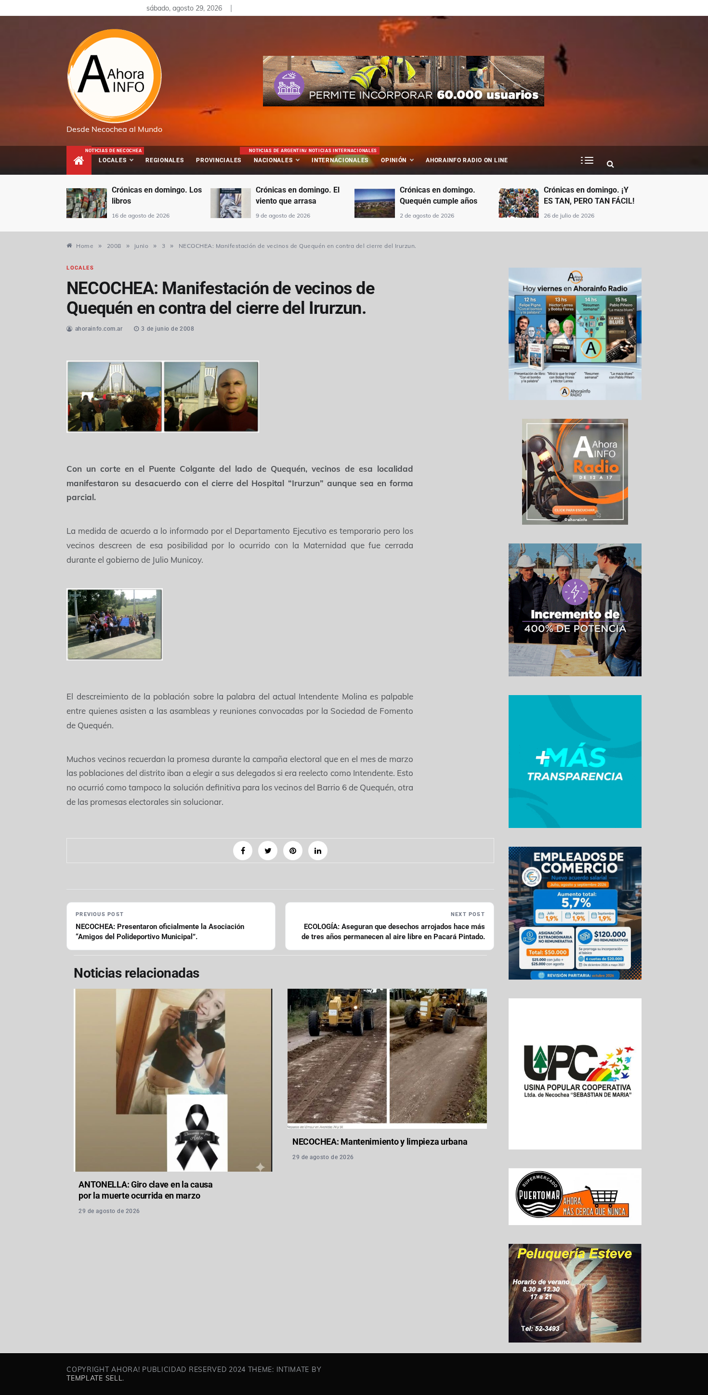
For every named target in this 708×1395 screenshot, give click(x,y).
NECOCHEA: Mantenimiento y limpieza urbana (379, 1142)
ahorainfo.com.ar (99, 328)
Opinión (393, 160)
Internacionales (342, 156)
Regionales (164, 160)
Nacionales (277, 156)
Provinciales (218, 160)
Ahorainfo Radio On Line (467, 160)
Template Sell (94, 1378)
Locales (119, 156)
